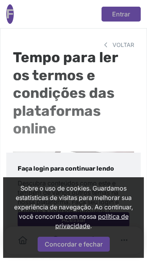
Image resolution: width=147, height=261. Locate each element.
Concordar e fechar (74, 244)
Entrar (121, 14)
